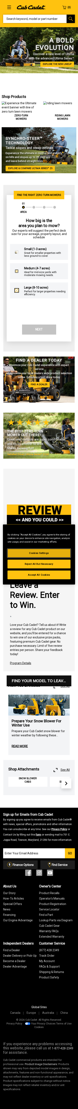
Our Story (9, 893)
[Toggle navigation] (9, 7)
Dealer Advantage (15, 966)
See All (65, 686)
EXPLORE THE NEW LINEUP (57, 64)
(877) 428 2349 (49, 950)
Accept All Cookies (39, 574)
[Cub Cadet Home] (31, 7)
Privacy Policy (59, 829)
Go (70, 853)
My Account (47, 961)
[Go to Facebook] (28, 874)
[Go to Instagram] (39, 874)
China (64, 1012)
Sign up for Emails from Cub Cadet (37, 826)
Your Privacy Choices (43, 1023)
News (6, 909)
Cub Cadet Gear (49, 925)
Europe (31, 1012)
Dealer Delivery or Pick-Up (20, 955)
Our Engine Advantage (18, 920)
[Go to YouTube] (50, 874)
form (38, 834)
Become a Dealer (14, 961)
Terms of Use (64, 1023)
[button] (23, 210)
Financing (9, 914)
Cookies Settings (39, 553)
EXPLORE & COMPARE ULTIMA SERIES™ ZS (30, 168)
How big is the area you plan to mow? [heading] (39, 223)
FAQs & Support (49, 966)
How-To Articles (13, 898)
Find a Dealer (11, 950)
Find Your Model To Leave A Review (41, 680)
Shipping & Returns (51, 972)
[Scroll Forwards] (66, 783)
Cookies (39, 1027)
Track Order (46, 955)
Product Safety (49, 977)
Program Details (20, 663)
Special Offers (12, 904)
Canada (15, 1012)
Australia (48, 1012)
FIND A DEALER (39, 384)
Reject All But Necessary (39, 563)
